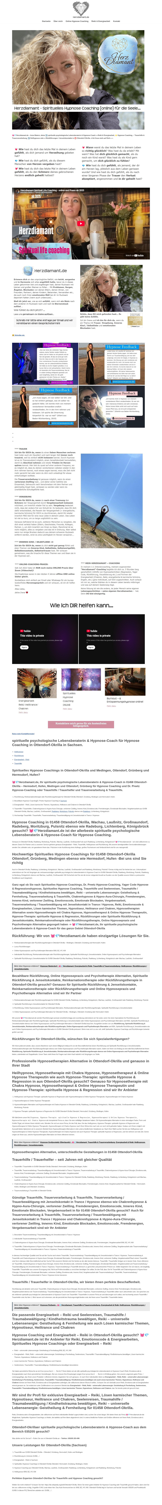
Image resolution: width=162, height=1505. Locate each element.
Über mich (58, 21)
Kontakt (116, 21)
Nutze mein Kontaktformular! (23, 734)
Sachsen (63, 801)
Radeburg (86, 811)
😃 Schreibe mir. (18, 335)
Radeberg (55, 811)
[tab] (82, 433)
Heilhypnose (18, 752)
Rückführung (19, 756)
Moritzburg (63, 811)
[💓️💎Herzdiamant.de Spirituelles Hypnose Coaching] (81, 9)
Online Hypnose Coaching (77, 21)
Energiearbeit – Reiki (21, 760)
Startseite (46, 21)
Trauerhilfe (18, 763)
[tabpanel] (81, 590)
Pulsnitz (71, 811)
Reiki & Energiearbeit (100, 21)
